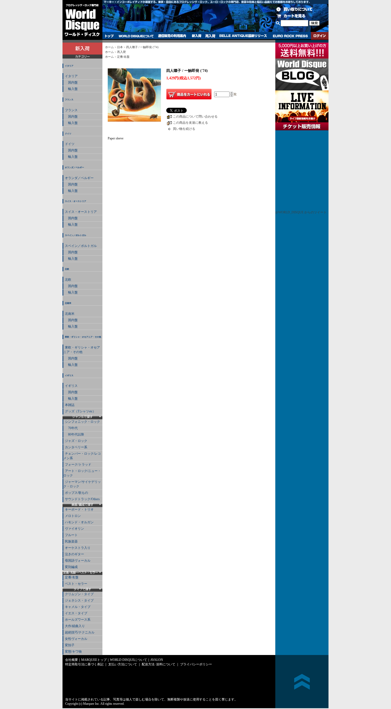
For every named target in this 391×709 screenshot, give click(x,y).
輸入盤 (71, 89)
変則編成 (71, 567)
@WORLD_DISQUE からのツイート (301, 212)
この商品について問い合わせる (195, 116)
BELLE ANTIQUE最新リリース (243, 36)
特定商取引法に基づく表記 (84, 664)
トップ (109, 36)
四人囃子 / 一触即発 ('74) (142, 47)
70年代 (71, 428)
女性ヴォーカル (76, 639)
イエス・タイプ (76, 613)
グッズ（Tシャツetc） (80, 411)
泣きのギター (74, 554)
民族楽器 (71, 541)
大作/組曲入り (75, 626)
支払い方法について (122, 664)
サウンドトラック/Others (82, 499)
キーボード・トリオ (79, 509)
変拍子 (69, 645)
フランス (69, 99)
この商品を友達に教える (190, 123)
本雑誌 (69, 405)
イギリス (69, 375)
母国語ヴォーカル (77, 560)
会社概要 (71, 660)
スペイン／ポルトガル (75, 235)
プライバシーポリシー (196, 664)
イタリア (69, 66)
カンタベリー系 (76, 447)
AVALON (156, 660)
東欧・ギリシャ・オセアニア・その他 (83, 337)
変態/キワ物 (73, 651)
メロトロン (73, 516)
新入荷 (196, 36)
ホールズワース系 (77, 619)
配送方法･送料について (158, 664)
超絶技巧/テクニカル (79, 632)
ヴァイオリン (74, 528)
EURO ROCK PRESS (290, 36)
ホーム (109, 47)
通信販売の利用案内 (172, 36)
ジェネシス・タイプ (79, 600)
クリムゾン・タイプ (79, 594)
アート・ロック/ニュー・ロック (82, 473)
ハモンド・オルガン (79, 522)
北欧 (67, 269)
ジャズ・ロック (76, 441)
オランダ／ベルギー (74, 167)
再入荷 (210, 36)
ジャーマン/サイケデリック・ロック (82, 484)
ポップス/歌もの (76, 493)
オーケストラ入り (77, 548)
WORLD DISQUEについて (136, 36)
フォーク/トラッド (78, 464)
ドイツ (68, 133)
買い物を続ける (184, 129)
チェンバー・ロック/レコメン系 (82, 456)
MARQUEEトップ (94, 660)
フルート (71, 535)
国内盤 (71, 82)
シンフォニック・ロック (82, 422)
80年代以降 (74, 434)
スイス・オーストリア (75, 201)
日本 (120, 47)
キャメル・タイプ (77, 607)
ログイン (319, 36)
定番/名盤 (71, 577)
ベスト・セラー (76, 584)
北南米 (68, 303)
